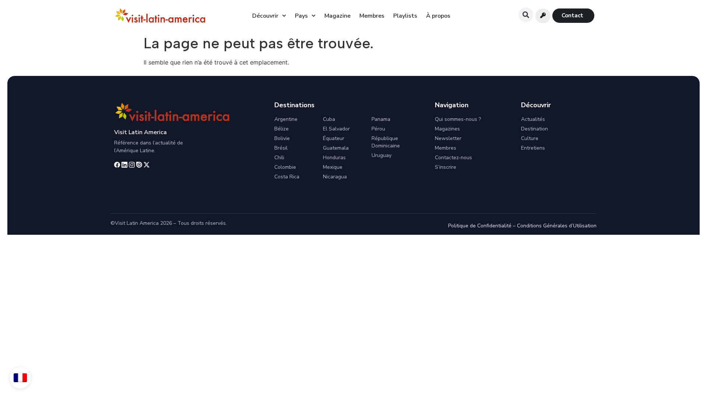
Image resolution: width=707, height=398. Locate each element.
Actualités (533, 119)
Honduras (334, 157)
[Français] (20, 377)
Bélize (281, 128)
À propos (438, 16)
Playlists (405, 16)
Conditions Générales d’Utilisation (557, 225)
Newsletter (448, 138)
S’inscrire (445, 167)
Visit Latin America (140, 132)
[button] (525, 14)
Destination (534, 128)
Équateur (333, 138)
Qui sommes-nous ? (458, 119)
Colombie (285, 167)
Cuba (329, 119)
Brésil (281, 147)
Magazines (447, 128)
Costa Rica (286, 176)
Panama (381, 119)
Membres (371, 16)
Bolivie (282, 138)
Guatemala (336, 147)
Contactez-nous (453, 157)
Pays (301, 16)
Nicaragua (335, 176)
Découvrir (265, 16)
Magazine (337, 16)
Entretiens (533, 147)
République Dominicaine (386, 142)
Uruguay (381, 155)
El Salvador (336, 128)
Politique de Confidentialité (479, 225)
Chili (279, 157)
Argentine (286, 119)
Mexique (332, 167)
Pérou (378, 128)
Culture (529, 138)
